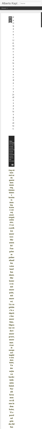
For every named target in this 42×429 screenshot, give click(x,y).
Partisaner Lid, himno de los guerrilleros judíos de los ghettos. (13, 73)
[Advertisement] (25, 46)
